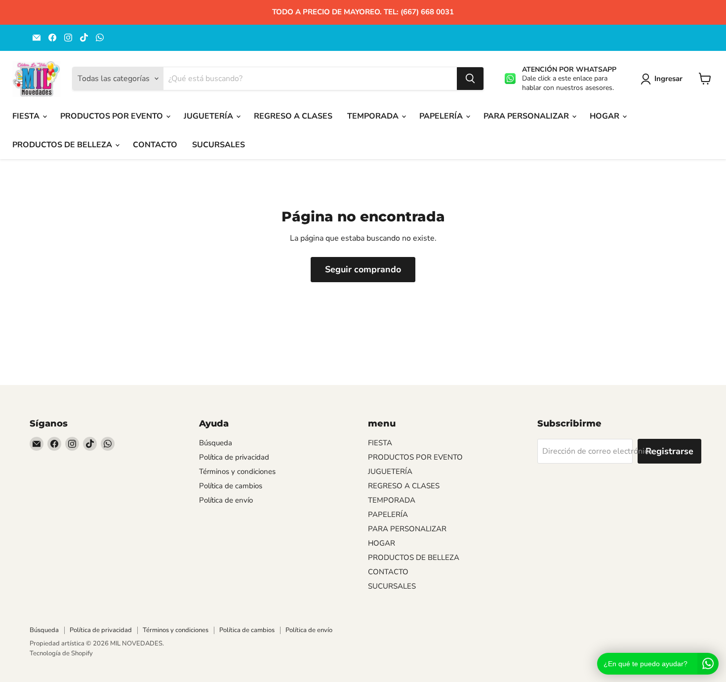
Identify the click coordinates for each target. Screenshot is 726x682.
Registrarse (669, 451)
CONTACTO (155, 144)
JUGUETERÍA (209, 116)
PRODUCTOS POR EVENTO (112, 116)
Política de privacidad (234, 457)
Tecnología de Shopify (61, 653)
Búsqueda (215, 443)
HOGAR (605, 116)
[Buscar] (470, 78)
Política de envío (226, 500)
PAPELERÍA (442, 116)
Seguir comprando (363, 269)
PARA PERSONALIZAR (527, 116)
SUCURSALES (218, 144)
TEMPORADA (374, 116)
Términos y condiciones (237, 471)
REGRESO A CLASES (293, 116)
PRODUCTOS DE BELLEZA (63, 144)
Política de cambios (230, 486)
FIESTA (26, 116)
